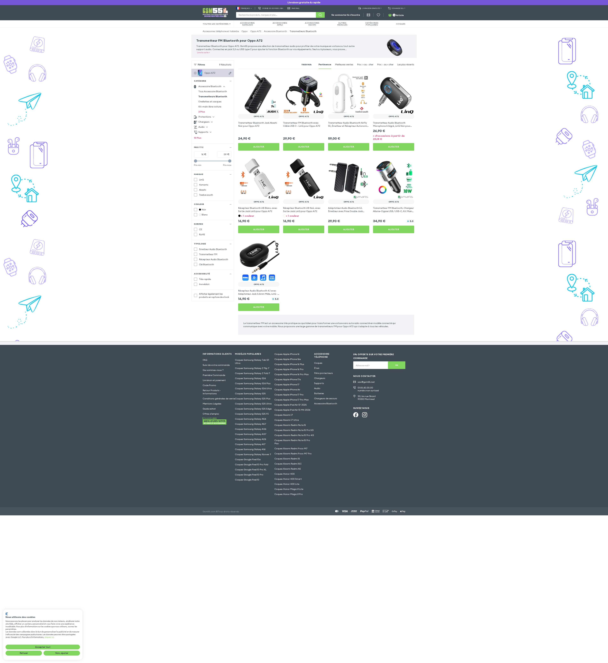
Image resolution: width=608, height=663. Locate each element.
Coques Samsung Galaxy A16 (250, 449)
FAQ (205, 360)
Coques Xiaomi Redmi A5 (287, 468)
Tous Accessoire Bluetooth (212, 91)
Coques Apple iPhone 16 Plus (289, 364)
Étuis (316, 368)
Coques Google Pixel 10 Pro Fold (251, 464)
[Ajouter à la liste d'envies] (274, 77)
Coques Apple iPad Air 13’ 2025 (290, 404)
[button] (258, 215)
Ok (396, 365)
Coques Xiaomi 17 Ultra (286, 420)
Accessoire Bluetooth (275, 31)
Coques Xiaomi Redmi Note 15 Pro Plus (292, 442)
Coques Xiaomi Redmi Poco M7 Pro (293, 453)
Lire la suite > (203, 52)
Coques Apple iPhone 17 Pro (289, 394)
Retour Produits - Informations (212, 392)
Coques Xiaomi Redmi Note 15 (290, 425)
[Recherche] (320, 15)
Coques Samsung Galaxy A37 (250, 434)
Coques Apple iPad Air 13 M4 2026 (292, 409)
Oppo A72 (255, 31)
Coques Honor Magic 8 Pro (288, 494)
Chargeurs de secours (325, 398)
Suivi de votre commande (216, 365)
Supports (319, 383)
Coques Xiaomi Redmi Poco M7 (290, 448)
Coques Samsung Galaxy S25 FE (252, 413)
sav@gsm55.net (366, 382)
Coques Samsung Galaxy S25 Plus (252, 398)
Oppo (244, 31)
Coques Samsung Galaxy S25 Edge (253, 408)
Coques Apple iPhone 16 (286, 354)
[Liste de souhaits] (378, 14)
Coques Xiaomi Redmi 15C (288, 463)
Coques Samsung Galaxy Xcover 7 (253, 454)
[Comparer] (268, 77)
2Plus (201, 111)
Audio (317, 388)
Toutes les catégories (216, 24)
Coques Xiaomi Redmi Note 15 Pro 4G (294, 435)
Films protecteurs (323, 373)
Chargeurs (319, 378)
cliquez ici (49, 637)
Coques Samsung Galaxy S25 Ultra (253, 403)
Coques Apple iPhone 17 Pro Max (291, 399)
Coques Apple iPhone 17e (287, 379)
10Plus (197, 137)
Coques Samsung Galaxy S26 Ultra (253, 388)
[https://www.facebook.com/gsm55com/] (355, 414)
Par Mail (296, 8)
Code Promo (209, 385)
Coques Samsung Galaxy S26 (250, 378)
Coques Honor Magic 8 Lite (288, 489)
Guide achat (209, 408)
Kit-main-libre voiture (209, 106)
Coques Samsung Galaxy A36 (250, 429)
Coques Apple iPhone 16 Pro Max (291, 374)
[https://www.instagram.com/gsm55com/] (364, 414)
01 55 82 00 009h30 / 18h (272, 8)
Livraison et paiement (214, 380)
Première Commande (214, 375)
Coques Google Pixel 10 (247, 479)
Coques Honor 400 (284, 473)
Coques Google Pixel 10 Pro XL (250, 469)
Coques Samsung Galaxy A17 (250, 444)
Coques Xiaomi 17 (283, 414)
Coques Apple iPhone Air (287, 389)
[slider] (195, 161)
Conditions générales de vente (219, 398)
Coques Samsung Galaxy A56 (250, 418)
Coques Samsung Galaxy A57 (250, 424)
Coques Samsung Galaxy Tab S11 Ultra (252, 362)
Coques (318, 363)
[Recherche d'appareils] (230, 73)
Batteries (319, 393)
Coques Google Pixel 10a (248, 459)
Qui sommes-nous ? (213, 370)
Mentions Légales (212, 403)
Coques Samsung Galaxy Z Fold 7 (252, 373)
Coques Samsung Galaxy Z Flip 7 (252, 368)
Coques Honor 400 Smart (288, 478)
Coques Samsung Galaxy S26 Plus (253, 383)
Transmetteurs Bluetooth (303, 31)
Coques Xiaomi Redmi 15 (287, 458)
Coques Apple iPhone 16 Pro (289, 369)
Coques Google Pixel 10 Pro (249, 474)
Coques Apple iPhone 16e (287, 359)
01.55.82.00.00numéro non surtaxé (368, 389)
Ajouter (258, 146)
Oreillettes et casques (210, 101)
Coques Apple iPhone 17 (286, 384)
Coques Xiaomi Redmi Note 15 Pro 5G (294, 430)
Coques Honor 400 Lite (286, 484)
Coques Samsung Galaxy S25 (250, 393)
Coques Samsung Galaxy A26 (250, 439)
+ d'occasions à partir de (389, 137)
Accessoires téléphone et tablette (221, 31)
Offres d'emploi (211, 413)
